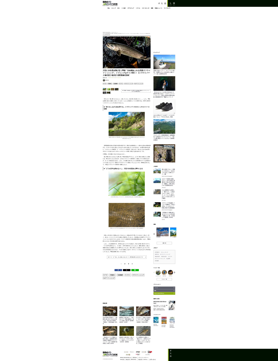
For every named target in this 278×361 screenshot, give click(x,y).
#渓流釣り (110, 83)
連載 (152, 8)
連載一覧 (164, 243)
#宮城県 (157, 260)
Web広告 (122, 359)
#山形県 (168, 258)
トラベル (138, 8)
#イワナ (104, 83)
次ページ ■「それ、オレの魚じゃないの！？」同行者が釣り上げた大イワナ (125, 257)
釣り (119, 8)
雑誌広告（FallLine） (143, 359)
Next (174, 234)
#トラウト (121, 83)
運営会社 (135, 357)
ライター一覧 (164, 279)
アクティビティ (114, 32)
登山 (109, 8)
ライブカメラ (167, 8)
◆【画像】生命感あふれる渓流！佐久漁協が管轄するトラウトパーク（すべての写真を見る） (135, 91)
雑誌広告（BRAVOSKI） (131, 359)
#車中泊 (157, 254)
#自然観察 (115, 83)
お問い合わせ (153, 359)
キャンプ (113, 8)
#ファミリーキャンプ (160, 258)
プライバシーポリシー (143, 357)
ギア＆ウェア (131, 8)
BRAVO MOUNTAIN (106, 32)
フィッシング (118, 77)
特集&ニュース (158, 8)
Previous (154, 234)
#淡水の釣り (164, 256)
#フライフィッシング (129, 83)
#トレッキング (164, 252)
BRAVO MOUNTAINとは (125, 357)
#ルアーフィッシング (139, 83)
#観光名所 (157, 256)
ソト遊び (123, 8)
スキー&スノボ (145, 8)
